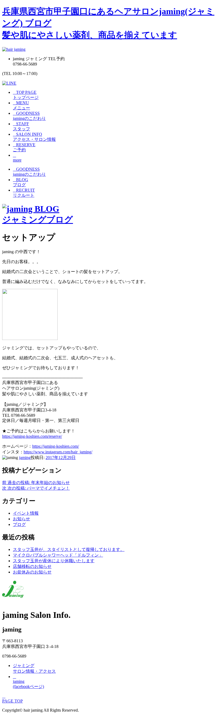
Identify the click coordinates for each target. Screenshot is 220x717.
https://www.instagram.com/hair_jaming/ (58, 452)
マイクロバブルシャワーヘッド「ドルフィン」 (58, 555)
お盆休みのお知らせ (32, 572)
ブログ (19, 524)
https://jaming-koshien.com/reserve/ (32, 436)
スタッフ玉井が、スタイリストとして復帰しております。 (68, 549)
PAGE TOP (12, 698)
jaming (25, 457)
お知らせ (21, 519)
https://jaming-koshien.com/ (55, 446)
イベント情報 (26, 513)
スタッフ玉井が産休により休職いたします (53, 560)
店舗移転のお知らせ (32, 566)
